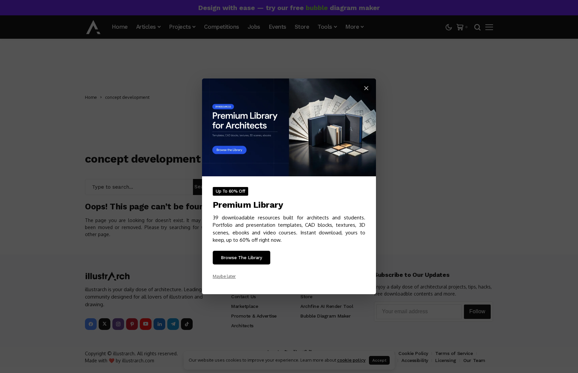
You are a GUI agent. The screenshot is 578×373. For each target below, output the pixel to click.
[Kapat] (366, 88)
